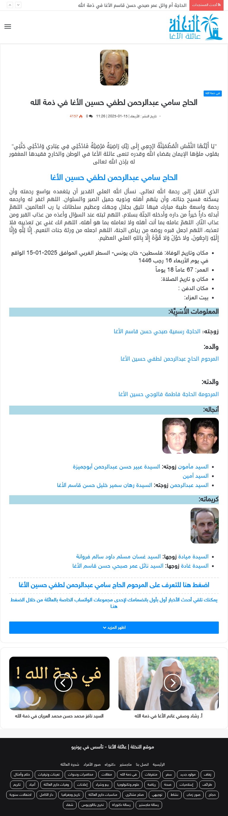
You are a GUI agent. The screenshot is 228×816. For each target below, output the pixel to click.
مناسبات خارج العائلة (102, 795)
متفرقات (151, 775)
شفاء (69, 805)
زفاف (207, 775)
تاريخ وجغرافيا (70, 795)
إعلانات (82, 785)
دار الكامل (46, 795)
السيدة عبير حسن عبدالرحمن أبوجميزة (116, 467)
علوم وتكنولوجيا (128, 785)
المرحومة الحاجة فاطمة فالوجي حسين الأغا (168, 394)
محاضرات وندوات (80, 775)
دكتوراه (110, 764)
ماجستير (126, 764)
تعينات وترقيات (49, 775)
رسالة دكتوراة (121, 805)
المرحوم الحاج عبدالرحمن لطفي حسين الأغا (170, 359)
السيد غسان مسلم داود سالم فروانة (118, 556)
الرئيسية (159, 764)
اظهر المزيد (116, 627)
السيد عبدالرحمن (189, 485)
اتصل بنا (142, 764)
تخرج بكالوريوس (93, 805)
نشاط (174, 795)
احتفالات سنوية (20, 795)
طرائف (207, 785)
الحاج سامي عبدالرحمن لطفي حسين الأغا (114, 178)
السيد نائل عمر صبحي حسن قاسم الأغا (117, 566)
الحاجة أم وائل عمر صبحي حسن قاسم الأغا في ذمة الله (132, 6)
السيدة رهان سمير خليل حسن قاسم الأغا (104, 485)
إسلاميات (187, 785)
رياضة (152, 785)
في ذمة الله (212, 93)
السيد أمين (195, 476)
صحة (167, 785)
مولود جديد (188, 775)
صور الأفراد (92, 764)
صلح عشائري (135, 795)
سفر (169, 775)
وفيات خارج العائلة (56, 785)
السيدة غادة (194, 566)
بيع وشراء (102, 785)
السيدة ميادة (193, 556)
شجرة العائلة (70, 764)
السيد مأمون (193, 467)
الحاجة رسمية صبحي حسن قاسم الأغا (157, 331)
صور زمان (193, 795)
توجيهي (157, 795)
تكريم (17, 785)
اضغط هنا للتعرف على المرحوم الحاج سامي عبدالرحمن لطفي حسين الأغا (114, 585)
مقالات (107, 775)
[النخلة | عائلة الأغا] (196, 27)
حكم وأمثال (22, 775)
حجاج (212, 795)
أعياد (32, 785)
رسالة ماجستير (149, 805)
